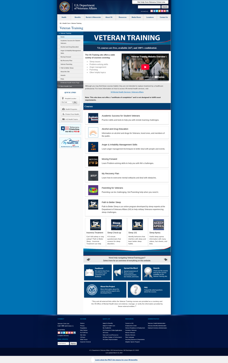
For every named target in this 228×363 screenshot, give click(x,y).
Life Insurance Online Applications (112, 330)
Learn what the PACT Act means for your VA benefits (116, 360)
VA (60, 23)
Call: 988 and (63, 326)
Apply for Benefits (108, 323)
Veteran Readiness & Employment (135, 328)
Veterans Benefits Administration (157, 325)
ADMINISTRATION (153, 319)
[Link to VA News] (159, 11)
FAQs (62, 79)
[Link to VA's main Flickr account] (162, 11)
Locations (150, 17)
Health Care (66, 23)
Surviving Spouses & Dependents (135, 339)
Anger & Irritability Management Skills (71, 52)
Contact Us (164, 17)
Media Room (136, 17)
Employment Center (131, 325)
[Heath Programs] (70, 109)
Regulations (83, 328)
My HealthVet (107, 328)
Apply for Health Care (109, 325)
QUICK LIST (106, 319)
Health (64, 17)
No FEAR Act (84, 332)
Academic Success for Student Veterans (70, 42)
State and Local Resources (110, 335)
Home (62, 37)
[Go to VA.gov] (77, 7)
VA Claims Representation (110, 339)
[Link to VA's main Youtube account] (164, 11)
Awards (63, 75)
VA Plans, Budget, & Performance (112, 337)
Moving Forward (66, 57)
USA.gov (82, 337)
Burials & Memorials (93, 17)
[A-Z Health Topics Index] (70, 119)
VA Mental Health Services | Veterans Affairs (127, 92)
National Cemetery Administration (157, 328)
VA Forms (105, 332)
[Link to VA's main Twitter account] (157, 11)
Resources (122, 17)
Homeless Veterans (131, 330)
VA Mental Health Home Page (69, 83)
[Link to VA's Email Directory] (151, 11)
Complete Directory (63, 335)
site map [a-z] (144, 11)
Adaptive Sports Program (132, 342)
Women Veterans (130, 332)
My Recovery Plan (66, 60)
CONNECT (61, 319)
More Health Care (66, 86)
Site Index (83, 335)
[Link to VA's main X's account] (64, 332)
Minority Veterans (130, 335)
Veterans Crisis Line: (63, 323)
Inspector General (85, 342)
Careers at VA (129, 323)
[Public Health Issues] (70, 114)
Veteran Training (65, 33)
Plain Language (129, 337)
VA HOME (83, 319)
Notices (82, 323)
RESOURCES (129, 319)
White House (84, 339)
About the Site (65, 72)
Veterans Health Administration (156, 323)
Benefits (78, 17)
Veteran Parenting (66, 64)
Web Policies (84, 330)
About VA (108, 17)
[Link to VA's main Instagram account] (167, 11)
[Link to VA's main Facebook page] (154, 11)
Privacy (82, 325)
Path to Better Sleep (67, 68)
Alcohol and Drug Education (70, 47)
